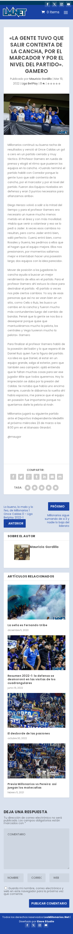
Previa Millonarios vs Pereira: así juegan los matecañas (32, 786)
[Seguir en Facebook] (47, 4)
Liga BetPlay (30, 83)
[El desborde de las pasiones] (37, 710)
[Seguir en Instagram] (61, 4)
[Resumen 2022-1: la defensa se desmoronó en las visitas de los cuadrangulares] (37, 652)
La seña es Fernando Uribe (27, 625)
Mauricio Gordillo (40, 79)
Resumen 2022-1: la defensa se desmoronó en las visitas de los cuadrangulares (32, 679)
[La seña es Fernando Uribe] (37, 602)
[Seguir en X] (54, 4)
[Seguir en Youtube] (68, 4)
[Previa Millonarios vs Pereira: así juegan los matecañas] (37, 760)
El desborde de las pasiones (29, 733)
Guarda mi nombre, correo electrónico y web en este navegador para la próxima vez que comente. (33, 891)
